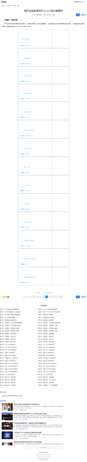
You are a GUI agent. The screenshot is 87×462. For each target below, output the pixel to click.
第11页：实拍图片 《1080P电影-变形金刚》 (11, 322)
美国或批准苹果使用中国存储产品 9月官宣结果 (28, 442)
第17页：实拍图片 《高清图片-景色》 (10, 331)
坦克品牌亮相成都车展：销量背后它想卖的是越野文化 (30, 423)
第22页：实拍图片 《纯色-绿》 (46, 336)
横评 (18, 5)
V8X (20, 419)
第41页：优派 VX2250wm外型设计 (9, 363)
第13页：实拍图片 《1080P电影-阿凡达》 (11, 325)
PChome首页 (4, 2)
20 (49, 297)
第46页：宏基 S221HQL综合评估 (46, 369)
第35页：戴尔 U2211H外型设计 (8, 355)
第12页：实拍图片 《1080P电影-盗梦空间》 (49, 322)
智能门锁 (21, 410)
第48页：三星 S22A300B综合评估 (47, 371)
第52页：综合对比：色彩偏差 (46, 377)
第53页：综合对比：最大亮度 (8, 379)
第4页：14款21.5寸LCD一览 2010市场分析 (49, 312)
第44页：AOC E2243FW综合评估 (47, 366)
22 (55, 297)
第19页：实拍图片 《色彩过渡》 (8, 333)
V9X (23, 419)
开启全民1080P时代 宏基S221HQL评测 (12, 395)
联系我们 (46, 452)
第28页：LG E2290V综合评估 (46, 344)
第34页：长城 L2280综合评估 (46, 352)
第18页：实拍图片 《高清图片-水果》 (48, 331)
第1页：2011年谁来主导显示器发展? (9, 309)
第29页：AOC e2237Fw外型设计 (8, 347)
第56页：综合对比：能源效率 (46, 382)
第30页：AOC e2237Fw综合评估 (46, 347)
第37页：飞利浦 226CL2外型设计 (8, 358)
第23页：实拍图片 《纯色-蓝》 (8, 339)
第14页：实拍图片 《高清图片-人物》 (48, 325)
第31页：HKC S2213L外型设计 (8, 350)
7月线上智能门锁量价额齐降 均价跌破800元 (27, 404)
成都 (20, 429)
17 (40, 297)
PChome (34, 14)
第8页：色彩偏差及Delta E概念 (46, 317)
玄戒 (23, 438)
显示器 (13, 5)
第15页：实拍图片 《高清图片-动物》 (10, 328)
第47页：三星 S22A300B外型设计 (9, 371)
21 (52, 297)
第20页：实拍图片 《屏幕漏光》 (46, 333)
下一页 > (60, 297)
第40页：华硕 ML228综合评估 (46, 360)
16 (37, 297)
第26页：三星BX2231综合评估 (46, 341)
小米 (25, 410)
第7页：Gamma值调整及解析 (7, 317)
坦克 (26, 429)
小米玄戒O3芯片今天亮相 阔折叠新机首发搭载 (27, 432)
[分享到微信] (4, 297)
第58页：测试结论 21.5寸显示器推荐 (47, 385)
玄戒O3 (26, 438)
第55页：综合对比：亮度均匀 (8, 382)
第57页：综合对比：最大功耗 (8, 385)
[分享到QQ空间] (6, 297)
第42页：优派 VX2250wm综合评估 (47, 363)
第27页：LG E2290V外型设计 (8, 344)
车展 (23, 429)
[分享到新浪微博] (8, 297)
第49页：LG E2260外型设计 (7, 374)
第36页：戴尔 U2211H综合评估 (46, 355)
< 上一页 (32, 297)
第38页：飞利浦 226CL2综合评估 (47, 358)
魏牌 (26, 419)
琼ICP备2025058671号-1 (43, 459)
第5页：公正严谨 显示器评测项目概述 (10, 314)
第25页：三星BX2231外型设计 (8, 341)
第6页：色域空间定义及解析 (45, 314)
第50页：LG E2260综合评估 (45, 374)
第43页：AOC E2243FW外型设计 (8, 366)
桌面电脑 (9, 5)
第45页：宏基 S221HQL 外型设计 (9, 369)
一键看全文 (83, 14)
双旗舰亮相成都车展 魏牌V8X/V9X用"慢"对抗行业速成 (30, 413)
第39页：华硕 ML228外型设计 (8, 360)
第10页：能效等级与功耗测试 (46, 320)
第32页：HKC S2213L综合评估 (46, 350)
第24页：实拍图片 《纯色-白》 (46, 339)
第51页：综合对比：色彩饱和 (8, 377)
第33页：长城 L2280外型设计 (7, 352)
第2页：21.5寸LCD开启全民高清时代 (48, 309)
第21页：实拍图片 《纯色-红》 (8, 336)
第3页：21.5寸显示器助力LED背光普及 (10, 312)
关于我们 (41, 452)
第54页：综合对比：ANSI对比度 (46, 379)
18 (43, 297)
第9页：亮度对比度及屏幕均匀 (8, 320)
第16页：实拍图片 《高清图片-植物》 (48, 328)
